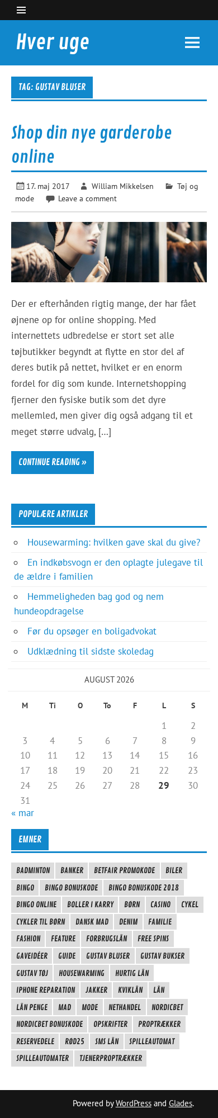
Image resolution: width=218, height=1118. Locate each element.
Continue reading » (52, 462)
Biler (173, 870)
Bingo (25, 888)
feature (63, 939)
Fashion (28, 939)
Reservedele (35, 1041)
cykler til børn (40, 922)
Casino (160, 904)
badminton (33, 870)
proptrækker (159, 1024)
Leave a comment (87, 198)
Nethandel (124, 1007)
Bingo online (36, 904)
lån (158, 990)
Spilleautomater (42, 1058)
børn (132, 904)
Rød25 (74, 1041)
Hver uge (52, 42)
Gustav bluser (108, 956)
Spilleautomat (151, 1041)
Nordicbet (167, 1007)
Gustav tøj (32, 973)
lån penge (32, 1007)
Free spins (153, 939)
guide (66, 956)
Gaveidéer (32, 956)
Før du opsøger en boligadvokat (92, 631)
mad (64, 1007)
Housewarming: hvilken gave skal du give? (113, 542)
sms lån (107, 1041)
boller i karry (90, 904)
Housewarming (82, 973)
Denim (128, 922)
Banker (71, 870)
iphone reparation (45, 990)
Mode (90, 1007)
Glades (180, 1103)
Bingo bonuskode (71, 888)
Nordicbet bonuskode (49, 1024)
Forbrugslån (106, 939)
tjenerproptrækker (110, 1058)
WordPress (133, 1103)
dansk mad (91, 922)
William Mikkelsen (123, 186)
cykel (189, 904)
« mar (22, 813)
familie (160, 922)
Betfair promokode (124, 870)
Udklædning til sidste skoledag (90, 651)
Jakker (96, 990)
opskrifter (110, 1024)
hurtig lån (132, 973)
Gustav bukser (162, 956)
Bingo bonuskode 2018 (143, 888)
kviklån (130, 990)
